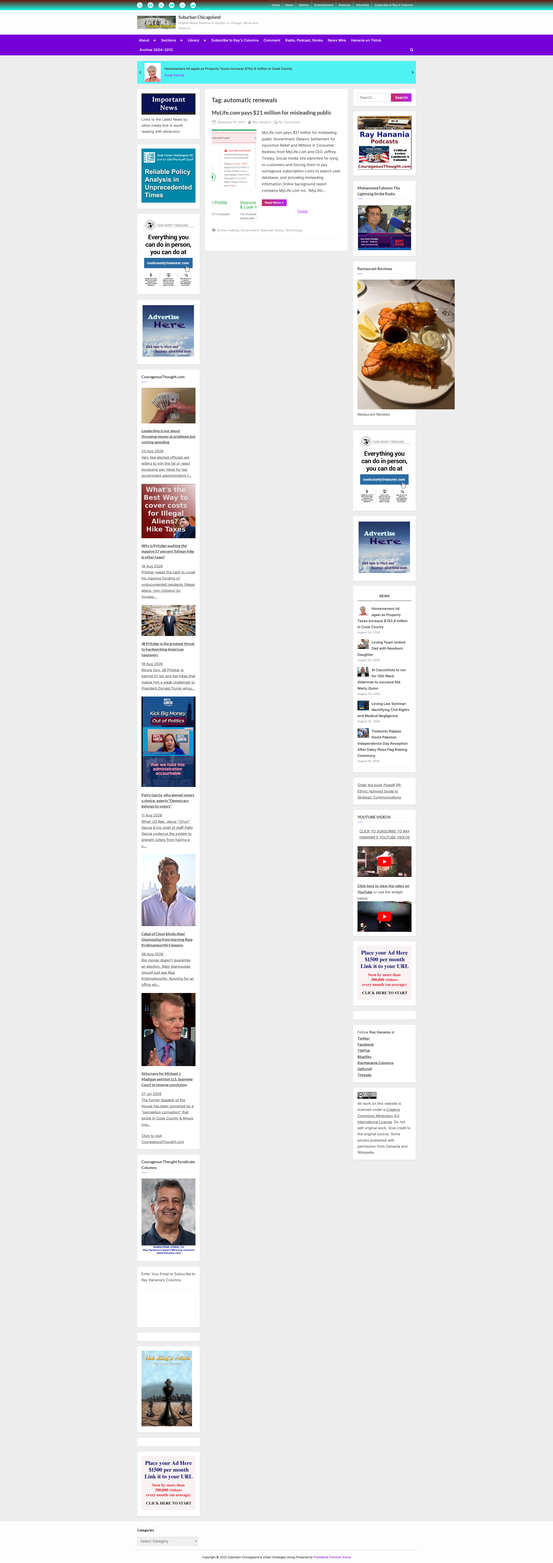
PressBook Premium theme (332, 1557)
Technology (293, 230)
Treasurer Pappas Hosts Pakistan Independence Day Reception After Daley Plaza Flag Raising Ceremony (383, 743)
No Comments (289, 122)
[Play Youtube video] (385, 861)
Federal (233, 230)
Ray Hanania (262, 122)
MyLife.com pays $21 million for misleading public (272, 112)
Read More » (276, 203)
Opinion (304, 5)
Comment (272, 40)
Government (249, 230)
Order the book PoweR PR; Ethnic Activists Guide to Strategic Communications (379, 791)
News (289, 5)
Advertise (362, 5)
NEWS (384, 596)
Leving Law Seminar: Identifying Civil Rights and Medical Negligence (383, 709)
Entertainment (323, 5)
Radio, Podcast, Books (304, 40)
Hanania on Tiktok (366, 40)
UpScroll (365, 1069)
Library (193, 40)
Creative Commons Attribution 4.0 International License (379, 1115)
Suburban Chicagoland (199, 17)
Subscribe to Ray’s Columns (393, 5)
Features (345, 5)
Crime (221, 230)
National (267, 230)
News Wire (337, 40)
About (144, 40)
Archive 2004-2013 (156, 50)
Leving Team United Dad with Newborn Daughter (381, 648)
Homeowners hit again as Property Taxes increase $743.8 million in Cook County (228, 69)
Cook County (174, 75)
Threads (365, 1075)
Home (276, 5)
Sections (168, 40)
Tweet (302, 211)
